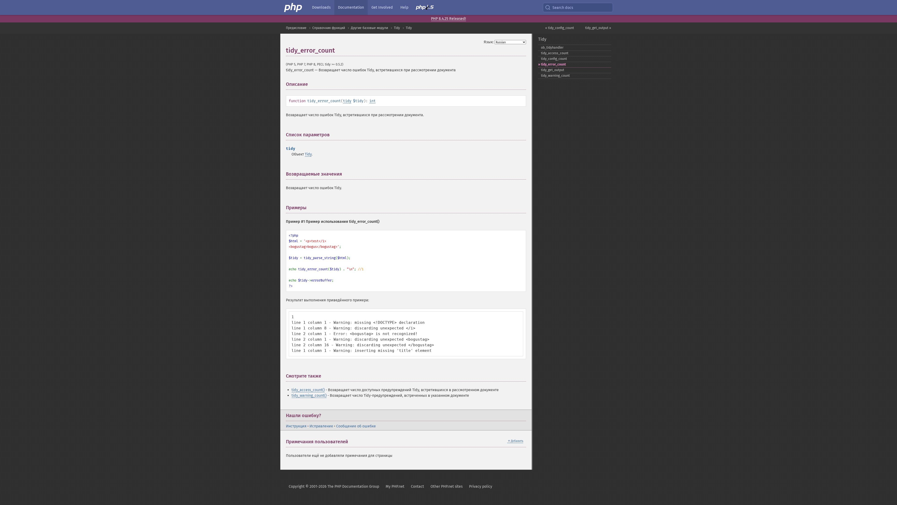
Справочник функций (328, 28)
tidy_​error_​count (553, 64)
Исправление (321, 426)
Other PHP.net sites (447, 486)
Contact (417, 486)
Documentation (351, 7)
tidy (347, 101)
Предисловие (296, 28)
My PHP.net (395, 486)
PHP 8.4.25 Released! (448, 18)
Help (404, 7)
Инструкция (296, 426)
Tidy (397, 28)
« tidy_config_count (559, 28)
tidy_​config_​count (554, 59)
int (372, 101)
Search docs (562, 7)
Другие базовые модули (369, 28)
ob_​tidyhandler (552, 48)
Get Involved (382, 7)
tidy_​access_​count (554, 53)
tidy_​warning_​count (555, 76)
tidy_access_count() (308, 390)
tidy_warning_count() (309, 395)
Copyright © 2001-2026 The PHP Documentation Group (334, 486)
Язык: (489, 42)
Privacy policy (480, 486)
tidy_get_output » (598, 28)
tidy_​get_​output (552, 70)
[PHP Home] (293, 7)
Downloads (321, 7)
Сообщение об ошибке (356, 426)
